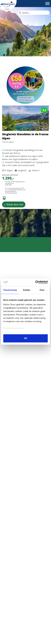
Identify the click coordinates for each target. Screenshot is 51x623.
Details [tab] (26, 290)
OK (25, 338)
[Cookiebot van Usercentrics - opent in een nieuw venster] (36, 282)
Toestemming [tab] (10, 290)
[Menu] (47, 5)
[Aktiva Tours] (8, 5)
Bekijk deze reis (14, 204)
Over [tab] (42, 290)
